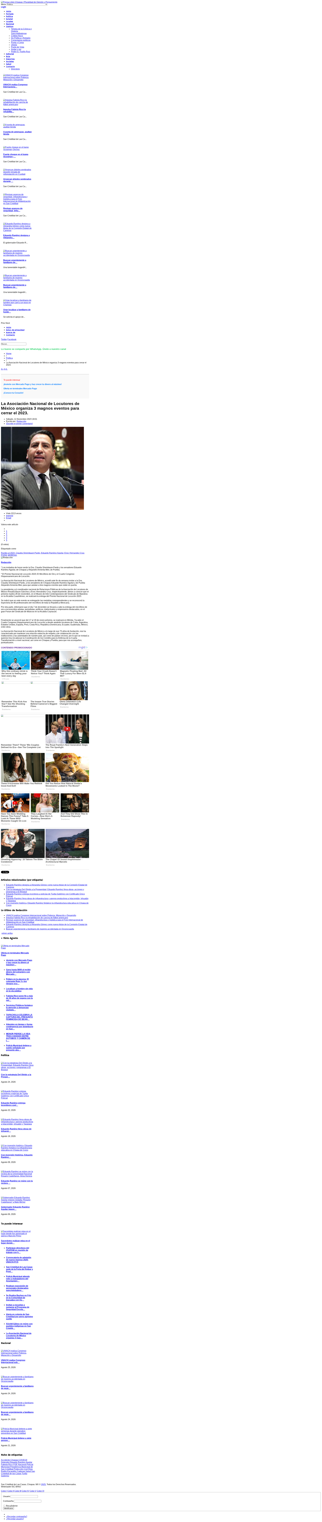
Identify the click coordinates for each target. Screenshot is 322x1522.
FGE (15, 1464)
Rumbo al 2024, (8, 553)
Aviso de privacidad (15, 330)
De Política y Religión (20, 38)
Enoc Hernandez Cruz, (74, 553)
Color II (10, 1491)
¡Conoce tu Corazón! (13, 393)
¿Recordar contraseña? (16, 1516)
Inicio (8, 11)
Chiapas (14, 1460)
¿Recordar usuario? (15, 1519)
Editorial (10, 54)
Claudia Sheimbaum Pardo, (28, 553)
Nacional (10, 24)
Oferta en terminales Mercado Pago (20, 388)
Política (9, 16)
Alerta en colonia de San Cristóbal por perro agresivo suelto (19, 1316)
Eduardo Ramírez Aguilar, (52, 553)
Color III (17, 1491)
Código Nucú (17, 36)
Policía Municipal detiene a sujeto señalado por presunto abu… (18, 1047)
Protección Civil (21, 1469)
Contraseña (8, 1501)
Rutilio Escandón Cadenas (13, 1471)
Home (8, 353)
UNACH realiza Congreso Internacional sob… (13, 1361)
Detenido (5, 1462)
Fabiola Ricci (7, 1464)
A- (7, 369)
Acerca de (10, 332)
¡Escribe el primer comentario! (19, 424)
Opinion (9, 26)
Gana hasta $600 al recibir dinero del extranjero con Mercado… (18, 972)
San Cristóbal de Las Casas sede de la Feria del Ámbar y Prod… (19, 1269)
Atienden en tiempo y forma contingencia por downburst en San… (19, 1026)
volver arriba (7, 933)
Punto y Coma (17, 42)
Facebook (11, 339)
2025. (43, 1484)
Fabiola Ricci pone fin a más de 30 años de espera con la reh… (19, 998)
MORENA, (12, 555)
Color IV (25, 1491)
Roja (8, 56)
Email (8, 518)
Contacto (10, 66)
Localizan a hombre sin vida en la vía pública (19, 990)
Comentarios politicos (20, 40)
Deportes (10, 59)
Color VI (40, 1491)
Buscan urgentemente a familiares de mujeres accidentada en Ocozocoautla (40, 929)
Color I (4, 1491)
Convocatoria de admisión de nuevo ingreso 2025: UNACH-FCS (18, 1259)
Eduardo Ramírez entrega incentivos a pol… (13, 1104)
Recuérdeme (12, 1506)
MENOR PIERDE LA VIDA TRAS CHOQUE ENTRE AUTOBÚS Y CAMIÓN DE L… (18, 1037)
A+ (2, 369)
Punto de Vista (17, 47)
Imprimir (9, 516)
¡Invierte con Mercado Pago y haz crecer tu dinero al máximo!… (19, 962)
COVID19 (22, 1460)
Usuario (6, 1496)
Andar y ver (16, 49)
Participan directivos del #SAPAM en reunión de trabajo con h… (17, 1250)
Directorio (15, 69)
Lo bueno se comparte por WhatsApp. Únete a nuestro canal (33, 349)
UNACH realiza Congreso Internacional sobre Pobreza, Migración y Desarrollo (41, 915)
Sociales (10, 61)
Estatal (9, 19)
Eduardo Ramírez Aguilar (21, 1462)
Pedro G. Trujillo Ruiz (20, 52)
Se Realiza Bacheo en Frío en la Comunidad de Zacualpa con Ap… (18, 1297)
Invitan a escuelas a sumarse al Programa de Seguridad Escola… (17, 1307)
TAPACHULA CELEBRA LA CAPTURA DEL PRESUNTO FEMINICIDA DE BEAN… (19, 1017)
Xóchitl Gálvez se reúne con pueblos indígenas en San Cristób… (19, 1326)
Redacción (21, 421)
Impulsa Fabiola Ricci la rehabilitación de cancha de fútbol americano (37, 918)
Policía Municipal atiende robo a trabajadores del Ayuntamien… (18, 1278)
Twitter (4, 339)
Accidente (5, 1460)
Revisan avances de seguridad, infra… (13, 209)
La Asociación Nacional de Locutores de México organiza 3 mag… (18, 1335)
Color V (33, 1491)
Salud (8, 64)
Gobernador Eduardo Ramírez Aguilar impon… (15, 1208)
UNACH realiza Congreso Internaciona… (15, 86)
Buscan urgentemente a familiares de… (14, 261)
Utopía (14, 45)
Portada (9, 14)
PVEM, (4, 555)
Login (3, 7)
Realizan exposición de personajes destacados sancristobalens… (17, 1288)
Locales (9, 21)
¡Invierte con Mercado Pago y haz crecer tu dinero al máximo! (33, 384)
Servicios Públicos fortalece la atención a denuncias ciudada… (19, 1007)
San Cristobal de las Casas (18, 1472)
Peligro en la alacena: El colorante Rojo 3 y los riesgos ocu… (17, 981)
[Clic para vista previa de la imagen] (42, 509)
